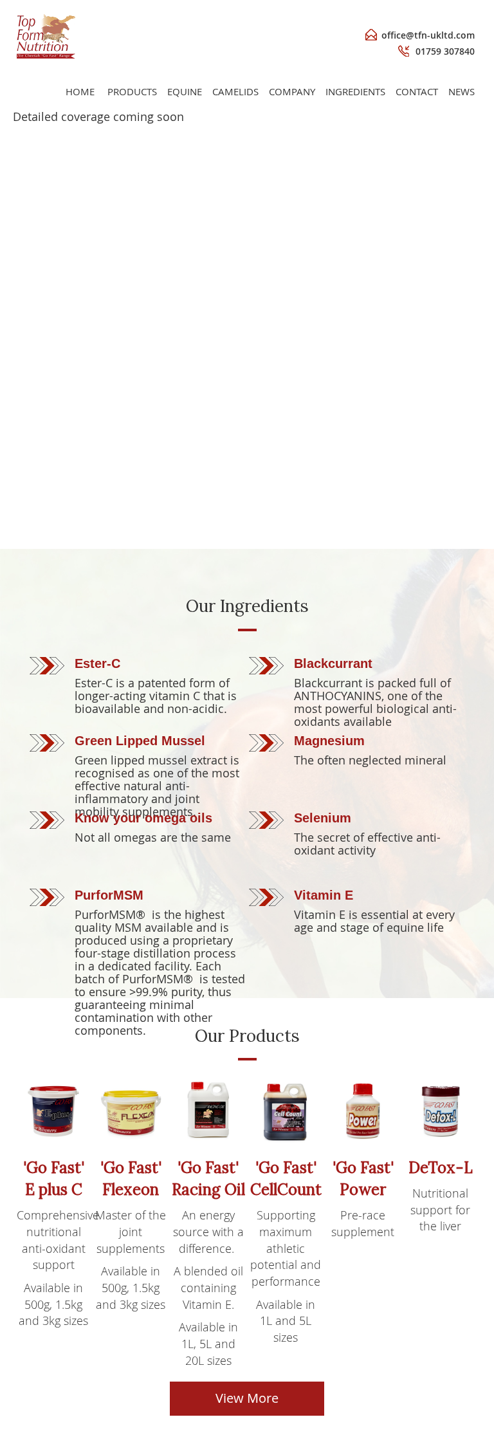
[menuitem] (132, 91)
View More (247, 1398)
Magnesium (329, 741)
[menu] (270, 92)
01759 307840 (445, 51)
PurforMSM (109, 895)
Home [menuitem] (80, 91)
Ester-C (97, 663)
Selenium (322, 818)
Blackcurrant (333, 663)
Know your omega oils (143, 818)
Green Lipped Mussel (140, 741)
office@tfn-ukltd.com (428, 35)
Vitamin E (323, 895)
